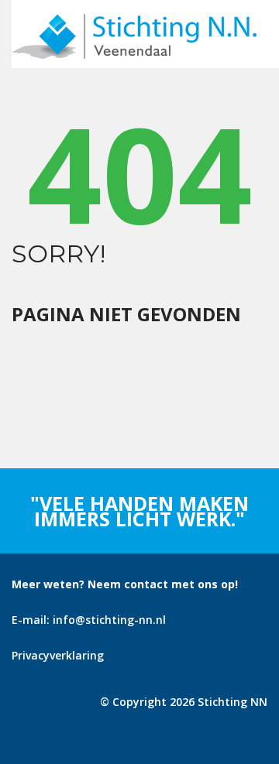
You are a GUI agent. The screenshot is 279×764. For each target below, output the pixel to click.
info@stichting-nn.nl (109, 619)
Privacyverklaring (58, 655)
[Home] (134, 21)
